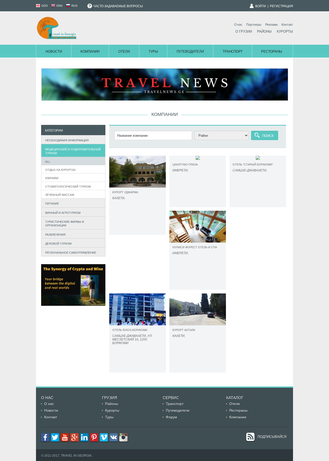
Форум (171, 417)
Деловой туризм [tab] (58, 243)
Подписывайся (272, 437)
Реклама (271, 24)
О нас (238, 24)
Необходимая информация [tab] (67, 140)
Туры (153, 51)
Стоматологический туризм (68, 186)
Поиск (268, 136)
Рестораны (271, 51)
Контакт (287, 24)
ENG (59, 5)
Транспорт (233, 51)
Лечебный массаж (59, 194)
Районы (264, 31)
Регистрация (281, 6)
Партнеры (253, 24)
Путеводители (190, 51)
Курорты (285, 31)
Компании (89, 51)
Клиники (51, 178)
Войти (260, 6)
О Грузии (243, 31)
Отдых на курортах (60, 169)
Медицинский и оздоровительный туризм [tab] (73, 151)
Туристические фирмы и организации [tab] (64, 223)
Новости (53, 51)
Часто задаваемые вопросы (118, 6)
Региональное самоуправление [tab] (70, 252)
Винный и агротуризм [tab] (62, 212)
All (47, 161)
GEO (44, 5)
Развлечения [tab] (55, 234)
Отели (124, 51)
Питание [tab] (52, 203)
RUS (74, 5)
